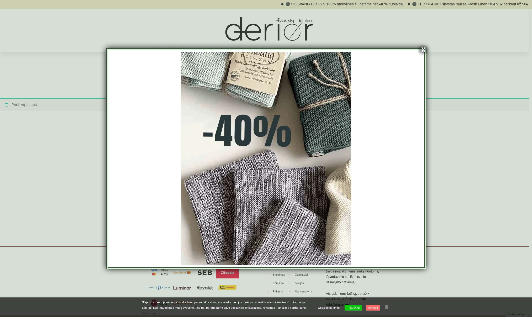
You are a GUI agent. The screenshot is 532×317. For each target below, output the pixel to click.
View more (149, 313)
